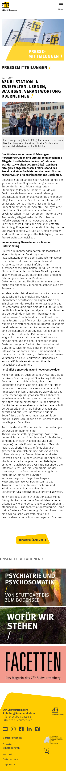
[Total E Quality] (49, 750)
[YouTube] (5, 729)
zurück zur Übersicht (31, 540)
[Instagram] (13, 729)
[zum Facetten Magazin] (33, 664)
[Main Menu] (61, 5)
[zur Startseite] (9, 6)
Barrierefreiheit (7, 737)
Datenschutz (10, 759)
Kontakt (7, 754)
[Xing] (37, 729)
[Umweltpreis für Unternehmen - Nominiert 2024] (53, 740)
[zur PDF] (33, 587)
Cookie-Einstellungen (7, 746)
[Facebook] (21, 729)
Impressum (9, 764)
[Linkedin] (29, 729)
